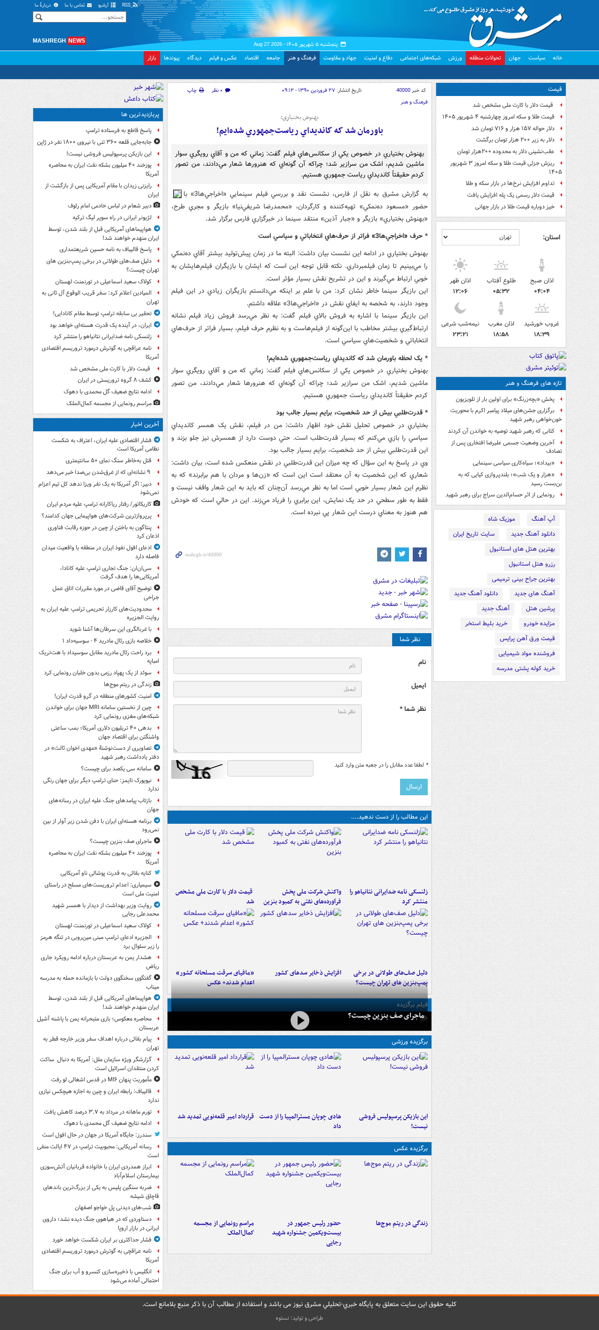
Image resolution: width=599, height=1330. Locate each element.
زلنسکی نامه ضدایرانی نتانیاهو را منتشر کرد (389, 897)
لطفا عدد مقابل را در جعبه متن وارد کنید (381, 765)
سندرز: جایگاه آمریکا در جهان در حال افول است (97, 1134)
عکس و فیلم (223, 57)
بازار (151, 57)
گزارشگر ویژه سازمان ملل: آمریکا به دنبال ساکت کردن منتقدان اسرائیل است (99, 1064)
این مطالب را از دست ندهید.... (389, 817)
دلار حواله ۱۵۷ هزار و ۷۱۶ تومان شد (513, 128)
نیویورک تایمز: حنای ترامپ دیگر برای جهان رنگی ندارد (101, 785)
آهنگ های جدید (534, 593)
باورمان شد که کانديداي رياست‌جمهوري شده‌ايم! (299, 131)
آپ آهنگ (543, 519)
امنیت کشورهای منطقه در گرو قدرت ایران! (103, 696)
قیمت (555, 89)
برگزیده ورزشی (410, 1042)
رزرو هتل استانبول (532, 564)
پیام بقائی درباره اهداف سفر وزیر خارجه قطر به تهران (101, 1043)
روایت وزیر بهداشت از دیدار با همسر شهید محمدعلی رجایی (105, 910)
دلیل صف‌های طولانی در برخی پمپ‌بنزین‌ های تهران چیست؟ (102, 265)
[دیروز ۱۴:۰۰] (212, 1187)
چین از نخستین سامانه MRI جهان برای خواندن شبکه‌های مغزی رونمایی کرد (102, 712)
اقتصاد (251, 57)
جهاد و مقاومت (340, 57)
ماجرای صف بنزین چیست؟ (386, 1016)
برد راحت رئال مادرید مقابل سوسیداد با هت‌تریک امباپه (99, 657)
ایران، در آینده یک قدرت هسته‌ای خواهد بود (101, 325)
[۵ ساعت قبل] (386, 1187)
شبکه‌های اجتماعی (420, 57)
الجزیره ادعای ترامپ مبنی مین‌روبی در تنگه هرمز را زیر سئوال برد (99, 942)
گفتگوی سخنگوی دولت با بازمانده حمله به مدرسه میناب (99, 982)
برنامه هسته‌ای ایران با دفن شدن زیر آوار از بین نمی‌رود (101, 826)
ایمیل (418, 686)
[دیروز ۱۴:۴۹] (386, 937)
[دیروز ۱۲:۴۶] (212, 1080)
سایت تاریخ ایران (474, 534)
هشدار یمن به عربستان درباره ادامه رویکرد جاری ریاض (100, 962)
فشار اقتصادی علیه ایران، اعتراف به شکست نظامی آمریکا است (105, 445)
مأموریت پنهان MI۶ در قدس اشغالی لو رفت (101, 1079)
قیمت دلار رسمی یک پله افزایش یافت (511, 195)
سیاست (536, 57)
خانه (557, 57)
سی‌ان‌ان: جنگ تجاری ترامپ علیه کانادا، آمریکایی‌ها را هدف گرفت (109, 573)
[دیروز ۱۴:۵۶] (299, 1080)
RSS (127, 5)
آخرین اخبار (145, 424)
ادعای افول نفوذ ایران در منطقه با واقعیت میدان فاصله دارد (100, 552)
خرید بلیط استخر (486, 623)
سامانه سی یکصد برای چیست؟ (116, 768)
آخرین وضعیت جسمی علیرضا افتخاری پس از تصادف (506, 447)
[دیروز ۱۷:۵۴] (299, 856)
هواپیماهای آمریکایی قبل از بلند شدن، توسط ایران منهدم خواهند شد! (103, 234)
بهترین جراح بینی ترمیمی (523, 579)
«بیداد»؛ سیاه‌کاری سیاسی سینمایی (514, 462)
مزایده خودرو (539, 623)
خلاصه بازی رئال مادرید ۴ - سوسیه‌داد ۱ (107, 640)
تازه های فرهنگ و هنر (533, 383)
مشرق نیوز (496, 23)
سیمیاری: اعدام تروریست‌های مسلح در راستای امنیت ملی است (101, 889)
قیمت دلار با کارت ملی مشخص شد (514, 105)
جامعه (273, 57)
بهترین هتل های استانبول (522, 549)
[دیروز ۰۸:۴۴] (212, 937)
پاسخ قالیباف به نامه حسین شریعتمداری (105, 249)
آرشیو (104, 5)
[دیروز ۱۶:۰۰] (299, 1187)
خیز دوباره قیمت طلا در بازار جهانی (515, 206)
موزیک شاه (501, 519)
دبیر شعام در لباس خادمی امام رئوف (110, 205)
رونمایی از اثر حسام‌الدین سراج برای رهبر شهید (500, 494)
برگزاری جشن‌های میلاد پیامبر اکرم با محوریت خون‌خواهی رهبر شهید (506, 415)
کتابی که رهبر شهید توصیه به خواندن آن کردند (501, 431)
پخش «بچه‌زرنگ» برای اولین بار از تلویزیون (505, 399)
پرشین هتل (540, 608)
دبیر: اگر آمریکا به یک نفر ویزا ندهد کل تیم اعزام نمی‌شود (98, 488)
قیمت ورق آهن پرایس (527, 638)
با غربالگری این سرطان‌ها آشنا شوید (110, 629)
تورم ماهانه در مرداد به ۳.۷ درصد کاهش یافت (98, 1112)
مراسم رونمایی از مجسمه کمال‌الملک (224, 1228)
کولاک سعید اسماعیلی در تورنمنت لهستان (103, 281)
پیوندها (172, 57)
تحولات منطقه (485, 57)
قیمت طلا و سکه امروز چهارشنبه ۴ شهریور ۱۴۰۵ (498, 116)
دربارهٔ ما (43, 5)
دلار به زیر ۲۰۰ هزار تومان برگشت (515, 139)
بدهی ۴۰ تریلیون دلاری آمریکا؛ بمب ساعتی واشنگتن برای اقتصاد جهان (105, 732)
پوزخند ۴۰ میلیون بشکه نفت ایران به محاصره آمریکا (104, 169)
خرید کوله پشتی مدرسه (526, 668)
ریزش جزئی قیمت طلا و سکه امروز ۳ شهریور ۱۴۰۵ (506, 168)
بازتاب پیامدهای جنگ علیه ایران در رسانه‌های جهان (104, 805)
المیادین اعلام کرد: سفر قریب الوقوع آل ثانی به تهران (100, 297)
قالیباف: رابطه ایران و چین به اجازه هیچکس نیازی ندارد (99, 1096)
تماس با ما (75, 5)
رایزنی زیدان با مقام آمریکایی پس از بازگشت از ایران (102, 190)
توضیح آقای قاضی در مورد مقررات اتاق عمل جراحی (105, 593)
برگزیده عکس (411, 1148)
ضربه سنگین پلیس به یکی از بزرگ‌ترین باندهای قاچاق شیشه (101, 1192)
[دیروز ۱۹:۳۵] (386, 856)
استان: (551, 237)
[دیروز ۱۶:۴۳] (212, 856)
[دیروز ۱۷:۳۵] (386, 1080)
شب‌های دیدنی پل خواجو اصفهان (113, 1207)
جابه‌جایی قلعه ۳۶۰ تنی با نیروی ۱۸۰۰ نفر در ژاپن (94, 142)
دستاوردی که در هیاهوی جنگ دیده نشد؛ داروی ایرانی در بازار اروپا (101, 1224)
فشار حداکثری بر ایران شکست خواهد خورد (102, 1239)
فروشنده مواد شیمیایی (526, 653)
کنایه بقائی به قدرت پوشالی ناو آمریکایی (106, 873)
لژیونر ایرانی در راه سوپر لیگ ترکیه (112, 217)
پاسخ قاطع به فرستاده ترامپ (119, 130)
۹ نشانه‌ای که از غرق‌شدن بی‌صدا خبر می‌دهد (99, 472)
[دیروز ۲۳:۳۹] (299, 1020)
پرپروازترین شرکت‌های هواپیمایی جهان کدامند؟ (97, 515)
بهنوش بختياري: (299, 117)
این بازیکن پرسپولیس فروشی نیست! (393, 1121)
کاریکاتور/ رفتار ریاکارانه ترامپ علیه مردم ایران (99, 504)
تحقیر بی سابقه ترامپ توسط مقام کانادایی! (102, 313)
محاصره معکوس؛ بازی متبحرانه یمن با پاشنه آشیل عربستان (98, 1023)
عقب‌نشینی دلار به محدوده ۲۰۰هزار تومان (506, 151)
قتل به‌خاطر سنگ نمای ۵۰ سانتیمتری (109, 460)
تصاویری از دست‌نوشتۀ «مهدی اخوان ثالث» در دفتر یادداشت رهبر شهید (101, 752)
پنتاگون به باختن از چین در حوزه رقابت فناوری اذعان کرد (103, 532)
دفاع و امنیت (378, 57)
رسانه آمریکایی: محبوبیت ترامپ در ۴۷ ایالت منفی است (98, 1151)
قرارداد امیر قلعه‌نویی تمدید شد (215, 1116)
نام (422, 662)
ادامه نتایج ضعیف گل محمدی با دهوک (108, 391)
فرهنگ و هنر (302, 57)
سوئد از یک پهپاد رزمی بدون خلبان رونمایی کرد (98, 672)
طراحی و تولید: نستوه (299, 1318)
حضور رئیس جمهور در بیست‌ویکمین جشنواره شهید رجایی (306, 1233)
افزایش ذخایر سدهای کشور (308, 973)
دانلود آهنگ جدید (533, 534)
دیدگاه (194, 57)
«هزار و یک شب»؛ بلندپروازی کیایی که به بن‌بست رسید (510, 479)
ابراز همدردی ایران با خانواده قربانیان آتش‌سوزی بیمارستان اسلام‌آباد (99, 1171)
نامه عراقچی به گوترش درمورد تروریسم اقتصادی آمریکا (100, 353)
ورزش (455, 57)
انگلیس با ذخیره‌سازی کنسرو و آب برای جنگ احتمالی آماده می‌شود (104, 1276)
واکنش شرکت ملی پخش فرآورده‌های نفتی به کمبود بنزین (302, 897)
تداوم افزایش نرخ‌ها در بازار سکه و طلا (510, 183)
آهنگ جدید (496, 608)
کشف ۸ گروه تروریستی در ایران (115, 380)
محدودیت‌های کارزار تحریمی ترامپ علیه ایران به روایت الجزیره (100, 613)
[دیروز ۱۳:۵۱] (299, 937)
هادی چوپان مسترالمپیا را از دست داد (300, 1121)
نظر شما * (413, 709)
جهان (515, 57)
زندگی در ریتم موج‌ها (402, 1223)
